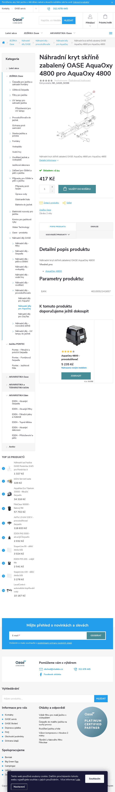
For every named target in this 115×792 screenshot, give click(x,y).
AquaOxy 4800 (53, 271)
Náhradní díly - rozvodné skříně (22, 324)
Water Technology (20, 227)
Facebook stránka (52, 674)
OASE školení (11, 723)
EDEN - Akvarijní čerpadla (19, 402)
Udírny (8, 770)
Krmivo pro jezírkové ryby (21, 220)
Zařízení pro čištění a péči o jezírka (21, 171)
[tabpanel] (76, 351)
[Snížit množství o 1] (52, 191)
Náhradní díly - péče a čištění (22, 260)
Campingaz (10, 766)
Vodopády (17, 146)
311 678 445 (84, 669)
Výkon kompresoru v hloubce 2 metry (53, 734)
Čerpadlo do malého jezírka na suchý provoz (53, 723)
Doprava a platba (13, 727)
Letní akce (14, 68)
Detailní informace (47, 160)
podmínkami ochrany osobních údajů (55, 643)
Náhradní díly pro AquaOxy (24, 307)
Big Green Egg (11, 761)
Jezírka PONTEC (17, 344)
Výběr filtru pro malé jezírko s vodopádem (52, 716)
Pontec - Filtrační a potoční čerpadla (21, 351)
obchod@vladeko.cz (53, 669)
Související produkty (56, 234)
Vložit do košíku (79, 189)
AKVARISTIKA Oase (18, 376)
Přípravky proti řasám (22, 187)
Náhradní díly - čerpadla (22, 252)
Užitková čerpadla (20, 89)
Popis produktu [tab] (58, 226)
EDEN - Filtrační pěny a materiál (22, 415)
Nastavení (19, 786)
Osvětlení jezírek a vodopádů (20, 158)
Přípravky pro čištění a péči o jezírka (22, 179)
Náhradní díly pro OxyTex (24, 315)
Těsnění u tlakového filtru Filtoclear (50, 741)
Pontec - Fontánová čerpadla (21, 359)
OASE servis (20, 8)
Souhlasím (94, 778)
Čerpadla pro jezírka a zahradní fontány (22, 83)
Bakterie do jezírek (23, 204)
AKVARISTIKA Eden (18, 395)
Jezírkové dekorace (21, 165)
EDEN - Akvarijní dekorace (19, 428)
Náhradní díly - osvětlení (22, 284)
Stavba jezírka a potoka (19, 134)
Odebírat (96, 635)
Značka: (45, 210)
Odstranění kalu (22, 199)
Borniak (8, 757)
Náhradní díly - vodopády (22, 268)
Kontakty (6, 8)
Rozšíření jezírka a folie (49, 728)
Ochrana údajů (12, 740)
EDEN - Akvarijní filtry (22, 409)
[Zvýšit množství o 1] (52, 187)
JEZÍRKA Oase (16, 76)
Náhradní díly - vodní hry (22, 276)
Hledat (68, 20)
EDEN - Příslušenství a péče (22, 436)
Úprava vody (21, 194)
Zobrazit (76, 375)
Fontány (16, 141)
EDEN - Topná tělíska (22, 422)
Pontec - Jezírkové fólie (20, 366)
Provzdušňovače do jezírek (21, 119)
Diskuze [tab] (94, 226)
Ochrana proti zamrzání (18, 126)
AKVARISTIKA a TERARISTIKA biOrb (19, 386)
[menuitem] (11, 33)
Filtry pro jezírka (19, 95)
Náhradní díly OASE (21, 238)
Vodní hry (16, 152)
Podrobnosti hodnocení (79, 80)
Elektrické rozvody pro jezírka (22, 213)
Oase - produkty (20, 232)
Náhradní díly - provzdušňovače (23, 291)
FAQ (7, 732)
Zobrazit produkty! (81, 2)
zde (78, 779)
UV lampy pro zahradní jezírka (19, 101)
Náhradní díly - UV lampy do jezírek (23, 332)
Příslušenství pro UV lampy (23, 109)
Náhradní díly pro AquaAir (24, 299)
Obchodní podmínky (14, 736)
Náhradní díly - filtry (22, 244)
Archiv (12, 446)
